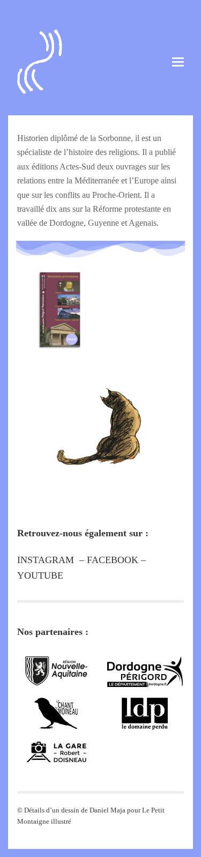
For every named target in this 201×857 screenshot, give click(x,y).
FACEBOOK (112, 560)
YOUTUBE (40, 575)
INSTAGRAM (45, 560)
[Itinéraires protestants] (58, 297)
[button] (178, 62)
